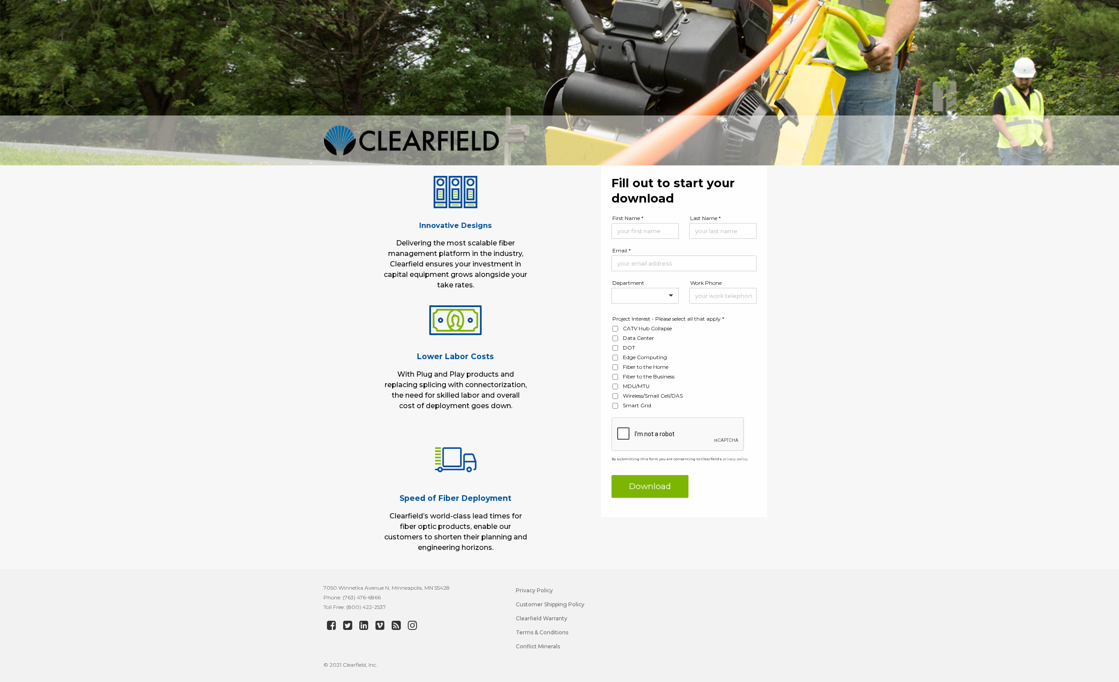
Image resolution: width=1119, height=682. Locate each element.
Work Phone (706, 283)
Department (628, 283)
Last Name (705, 218)
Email (621, 250)
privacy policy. (735, 459)
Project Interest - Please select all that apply (668, 318)
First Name (627, 218)
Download (650, 486)
